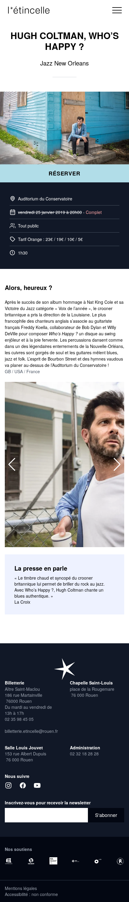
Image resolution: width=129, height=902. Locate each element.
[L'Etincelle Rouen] (32, 10)
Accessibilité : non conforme (31, 894)
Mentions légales (21, 888)
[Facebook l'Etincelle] (22, 785)
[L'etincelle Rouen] (64, 669)
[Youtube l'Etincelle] (37, 785)
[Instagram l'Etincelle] (8, 785)
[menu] (117, 10)
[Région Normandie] (9, 861)
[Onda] (98, 861)
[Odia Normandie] (76, 861)
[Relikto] (120, 861)
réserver (64, 173)
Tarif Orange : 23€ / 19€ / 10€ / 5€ (50, 239)
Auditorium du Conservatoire (45, 199)
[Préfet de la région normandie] (53, 860)
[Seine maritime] (31, 861)
